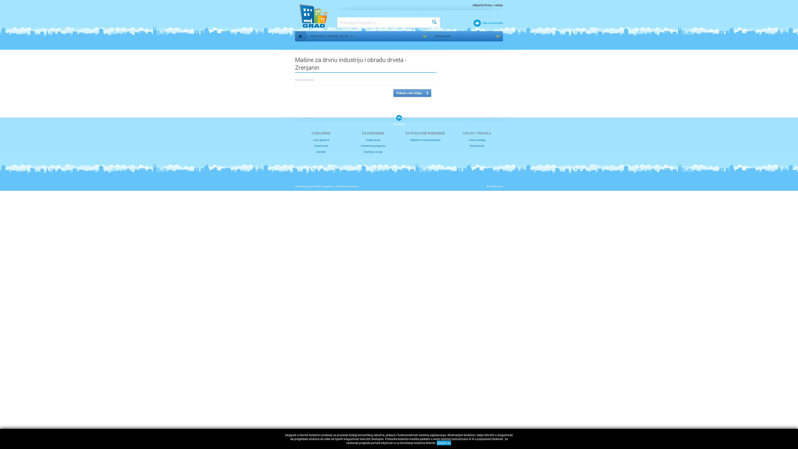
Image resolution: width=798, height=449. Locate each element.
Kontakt (321, 152)
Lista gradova (321, 140)
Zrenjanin (443, 36)
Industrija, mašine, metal (329, 36)
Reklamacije (477, 146)
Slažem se (444, 443)
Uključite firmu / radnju (488, 5)
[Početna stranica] (300, 36)
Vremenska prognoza (373, 146)
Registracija (373, 140)
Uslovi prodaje (477, 140)
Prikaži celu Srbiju (409, 93)
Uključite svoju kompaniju (425, 140)
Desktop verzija (373, 152)
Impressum (321, 146)
